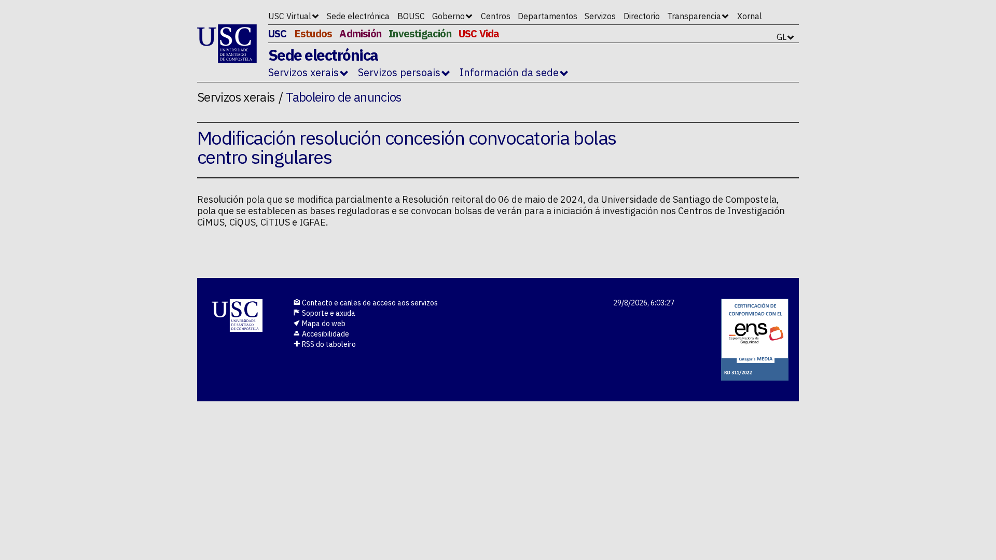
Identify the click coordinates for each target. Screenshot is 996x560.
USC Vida (479, 33)
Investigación (420, 33)
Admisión (360, 33)
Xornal (749, 16)
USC (277, 33)
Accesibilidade (324, 334)
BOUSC (411, 16)
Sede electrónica (358, 16)
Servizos (600, 16)
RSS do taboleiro (328, 344)
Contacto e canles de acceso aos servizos (369, 302)
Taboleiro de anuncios (344, 97)
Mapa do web (322, 323)
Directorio (642, 16)
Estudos (313, 33)
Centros (495, 16)
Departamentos (547, 16)
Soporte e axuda (327, 313)
